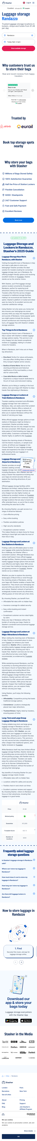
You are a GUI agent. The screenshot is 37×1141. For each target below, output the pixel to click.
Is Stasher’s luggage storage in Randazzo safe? (17, 861)
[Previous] (16, 962)
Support (23, 1103)
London (4, 1088)
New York (23, 1091)
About (4, 1100)
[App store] (26, 1021)
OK (18, 1136)
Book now (18, 220)
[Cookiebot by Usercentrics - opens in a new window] (26, 1114)
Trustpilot (20, 277)
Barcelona (5, 1091)
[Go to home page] (7, 2)
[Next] (21, 962)
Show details (28, 1131)
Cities (7, 1076)
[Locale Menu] (24, 3)
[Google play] (11, 1021)
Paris (21, 1088)
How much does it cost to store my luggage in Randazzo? (14, 878)
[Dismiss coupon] (34, 458)
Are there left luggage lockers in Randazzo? (14, 895)
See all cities (6, 1095)
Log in (28, 3)
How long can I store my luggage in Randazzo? (15, 887)
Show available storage (18, 48)
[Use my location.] (32, 35)
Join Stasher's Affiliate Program (26, 1108)
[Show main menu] (33, 3)
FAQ (3, 1103)
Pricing (22, 1100)
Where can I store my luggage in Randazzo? (14, 870)
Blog (3, 1107)
